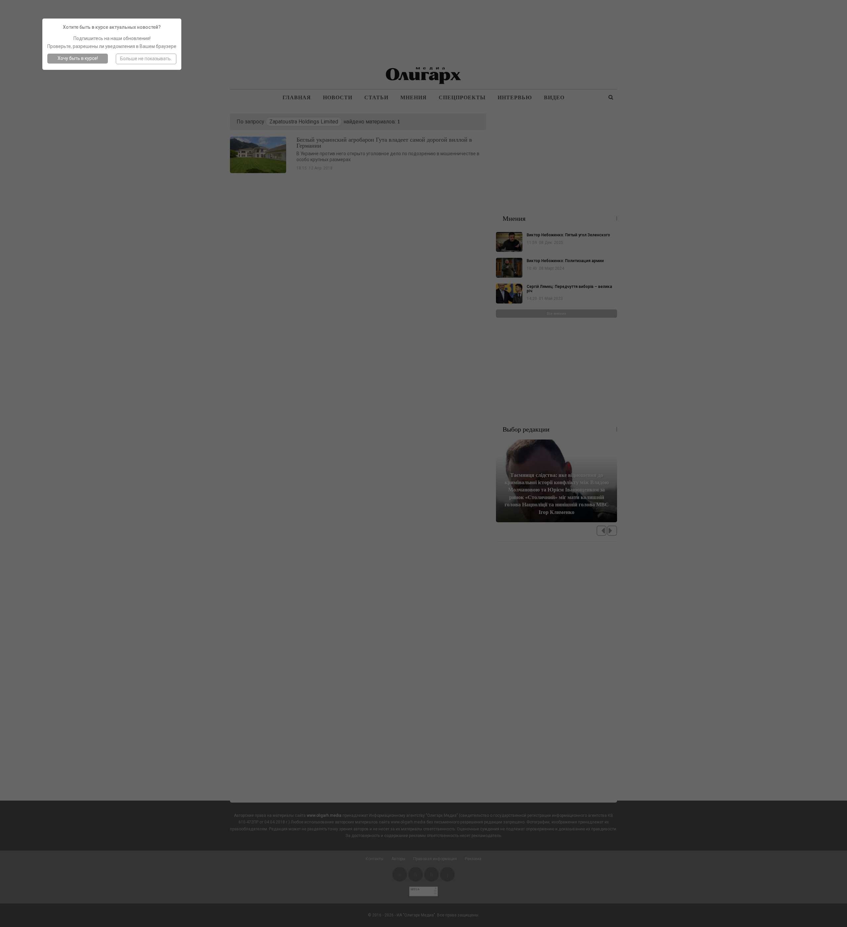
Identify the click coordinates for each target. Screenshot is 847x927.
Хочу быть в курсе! (78, 58)
